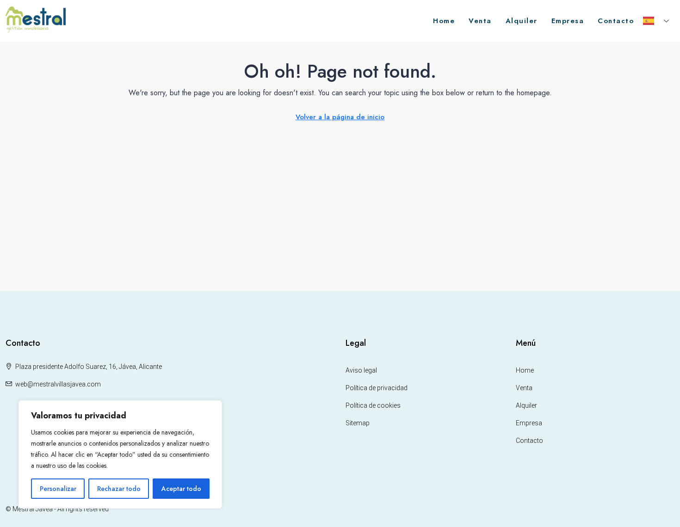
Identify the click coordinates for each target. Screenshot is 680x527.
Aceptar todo (181, 488)
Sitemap (358, 423)
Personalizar (58, 488)
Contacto (616, 21)
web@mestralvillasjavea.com (58, 384)
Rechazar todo (119, 488)
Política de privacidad (377, 388)
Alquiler (522, 21)
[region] (120, 454)
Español (657, 21)
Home (444, 21)
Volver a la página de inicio (340, 117)
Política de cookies (373, 405)
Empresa (567, 21)
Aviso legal (361, 370)
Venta (480, 21)
